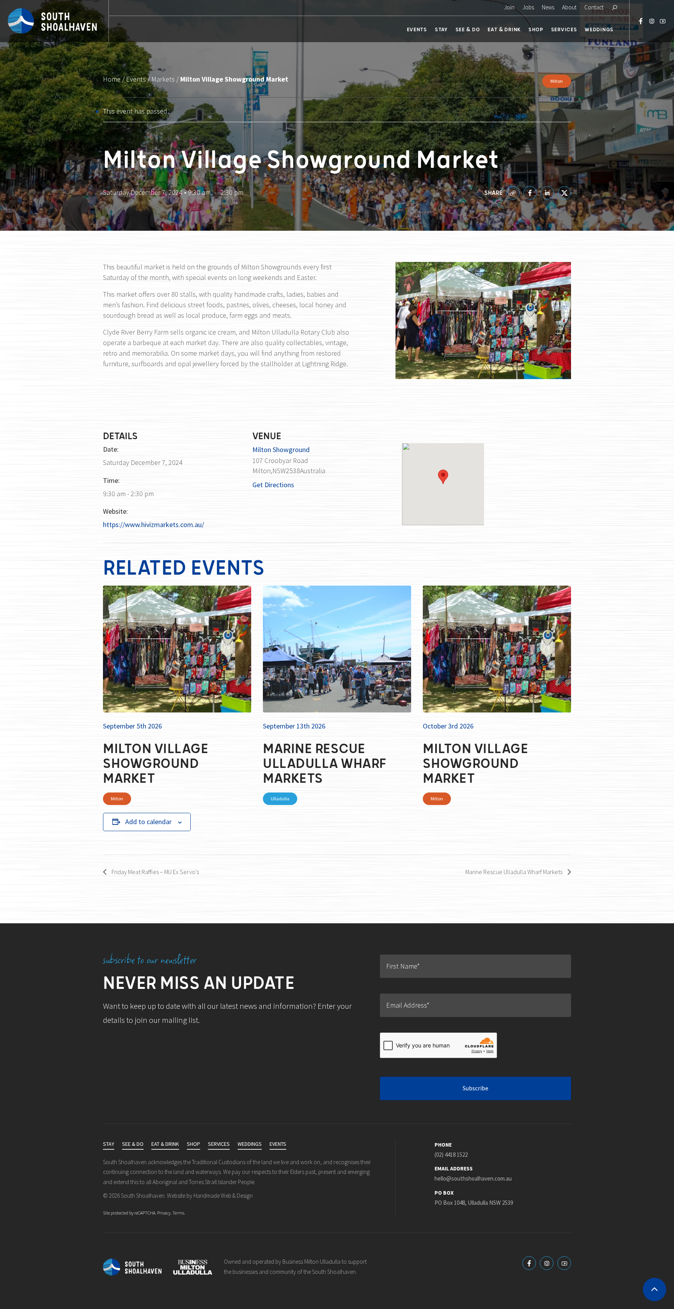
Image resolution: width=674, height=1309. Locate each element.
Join (509, 7)
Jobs (528, 7)
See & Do (468, 29)
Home (112, 79)
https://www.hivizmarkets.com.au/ (153, 524)
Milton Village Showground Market (155, 762)
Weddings (599, 29)
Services (564, 29)
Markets (163, 79)
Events (417, 29)
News (548, 7)
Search (614, 8)
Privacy (163, 1213)
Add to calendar (148, 821)
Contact (593, 7)
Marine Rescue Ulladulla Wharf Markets (325, 762)
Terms (178, 1213)
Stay (441, 29)
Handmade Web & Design (223, 1195)
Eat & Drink (504, 29)
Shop (536, 29)
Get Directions (273, 485)
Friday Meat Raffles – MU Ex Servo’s (154, 872)
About (569, 7)
